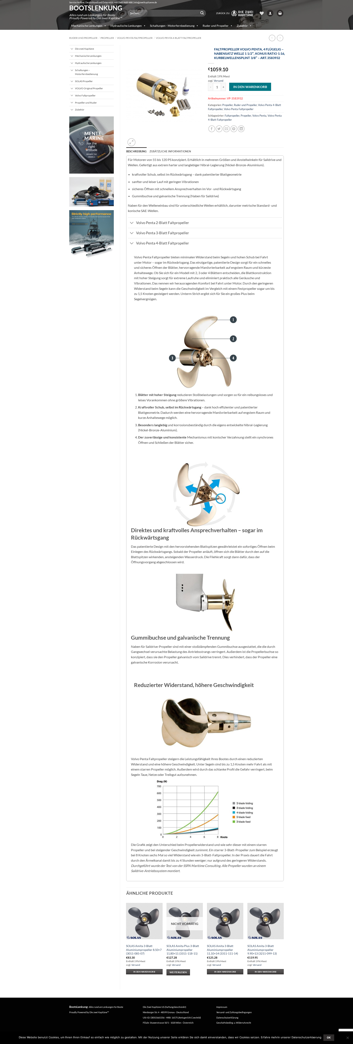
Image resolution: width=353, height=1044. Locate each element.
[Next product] (272, 38)
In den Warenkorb (250, 87)
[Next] (283, 941)
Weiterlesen (178, 972)
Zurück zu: (223, 13)
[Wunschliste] (262, 13)
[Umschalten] (72, 49)
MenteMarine (94, 135)
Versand (218, 80)
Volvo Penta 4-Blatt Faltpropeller (178, 37)
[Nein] (347, 1039)
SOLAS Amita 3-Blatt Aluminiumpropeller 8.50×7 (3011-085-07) (144, 949)
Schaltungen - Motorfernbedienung (172, 25)
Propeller (107, 37)
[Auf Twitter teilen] (219, 128)
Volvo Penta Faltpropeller (135, 37)
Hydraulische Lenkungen (126, 25)
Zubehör (242, 25)
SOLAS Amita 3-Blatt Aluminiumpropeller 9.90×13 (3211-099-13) (262, 949)
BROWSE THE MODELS (91, 155)
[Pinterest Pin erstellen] (233, 128)
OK (329, 1037)
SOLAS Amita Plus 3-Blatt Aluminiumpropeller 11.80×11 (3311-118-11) (182, 949)
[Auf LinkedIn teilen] (241, 128)
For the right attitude (91, 146)
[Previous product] (280, 38)
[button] (270, 13)
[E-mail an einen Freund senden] (226, 128)
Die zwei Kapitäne (99, 1012)
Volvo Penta (259, 115)
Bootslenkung (95, 8)
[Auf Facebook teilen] (211, 128)
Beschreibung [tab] (136, 151)
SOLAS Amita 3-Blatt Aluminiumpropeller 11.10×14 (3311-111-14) (222, 949)
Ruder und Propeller (216, 25)
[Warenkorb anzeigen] (280, 13)
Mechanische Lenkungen (86, 25)
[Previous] (126, 941)
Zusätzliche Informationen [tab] (170, 151)
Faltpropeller (232, 115)
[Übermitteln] (202, 13)
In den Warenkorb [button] (144, 971)
